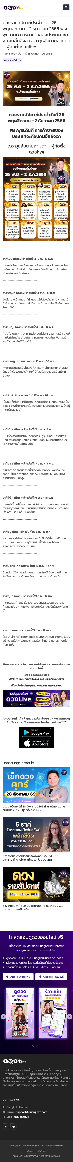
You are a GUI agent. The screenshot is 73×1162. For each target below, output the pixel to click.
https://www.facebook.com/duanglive (40, 679)
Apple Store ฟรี (20, 977)
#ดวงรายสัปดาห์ (12, 60)
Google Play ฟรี (53, 977)
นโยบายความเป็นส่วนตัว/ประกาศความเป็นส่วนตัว (36, 1155)
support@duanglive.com (31, 1112)
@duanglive (21, 1117)
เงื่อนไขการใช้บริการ (36, 1151)
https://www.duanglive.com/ (44, 686)
